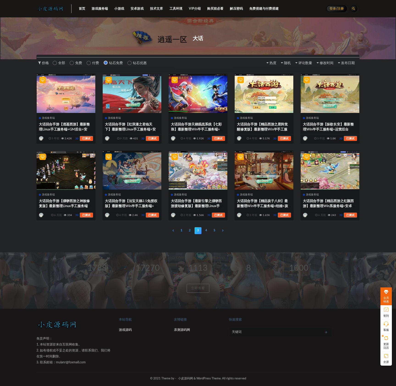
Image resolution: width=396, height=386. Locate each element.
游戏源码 (125, 330)
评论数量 (305, 63)
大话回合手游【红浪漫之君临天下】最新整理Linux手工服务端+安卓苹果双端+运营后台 (130, 129)
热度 (273, 63)
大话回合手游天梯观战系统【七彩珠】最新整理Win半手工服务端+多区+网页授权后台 (197, 129)
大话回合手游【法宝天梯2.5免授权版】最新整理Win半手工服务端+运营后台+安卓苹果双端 (131, 206)
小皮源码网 (185, 378)
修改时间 (326, 63)
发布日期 (348, 63)
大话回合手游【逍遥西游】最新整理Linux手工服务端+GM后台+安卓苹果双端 (65, 129)
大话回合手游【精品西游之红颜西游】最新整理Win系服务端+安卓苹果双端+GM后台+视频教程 (329, 206)
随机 (287, 63)
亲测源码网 (182, 330)
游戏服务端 (48, 118)
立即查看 (198, 288)
